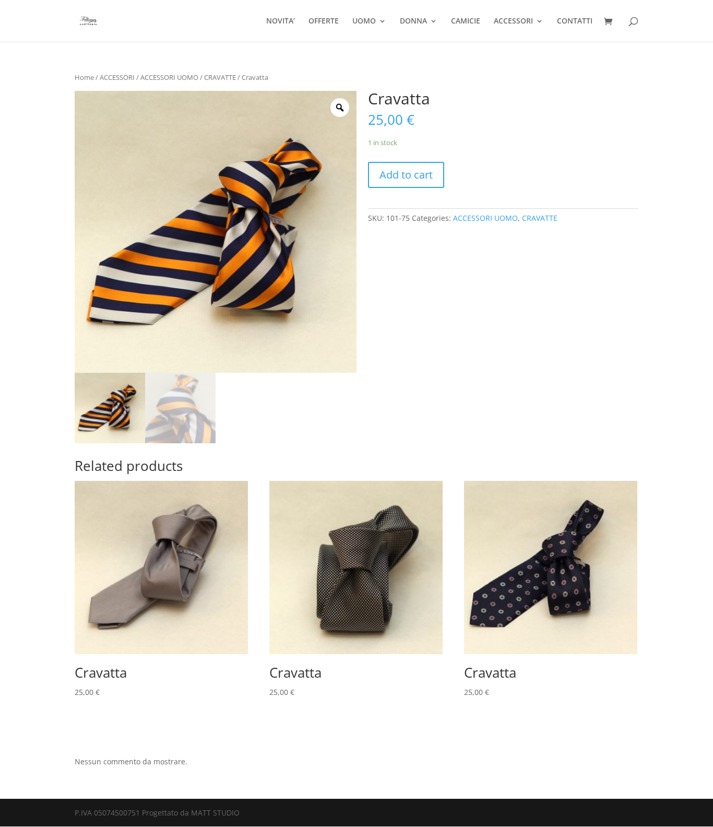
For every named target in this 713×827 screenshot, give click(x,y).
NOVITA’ (280, 21)
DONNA (413, 21)
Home (84, 77)
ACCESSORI (513, 21)
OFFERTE (323, 21)
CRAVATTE (220, 77)
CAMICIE (465, 21)
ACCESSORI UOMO (169, 77)
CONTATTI (574, 21)
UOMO (364, 21)
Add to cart (406, 175)
